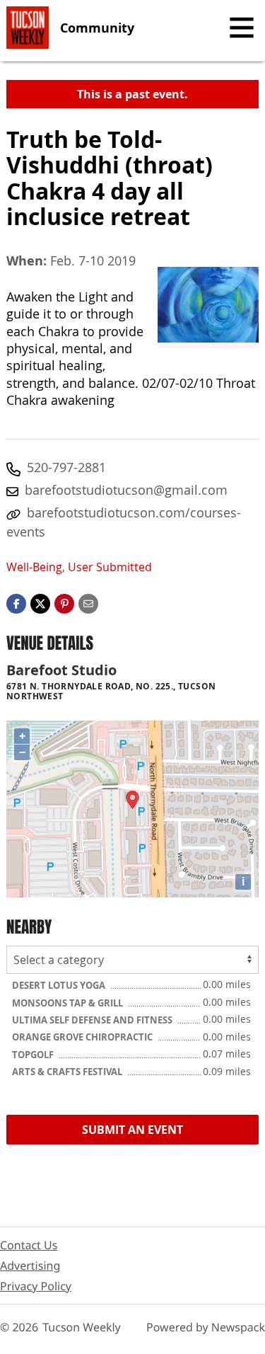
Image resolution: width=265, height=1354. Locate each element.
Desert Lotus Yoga (59, 985)
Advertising (30, 1265)
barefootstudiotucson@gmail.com (126, 489)
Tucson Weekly (81, 1327)
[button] (64, 602)
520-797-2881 (66, 467)
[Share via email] (88, 602)
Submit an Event (132, 1129)
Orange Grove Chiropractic (83, 1037)
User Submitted (110, 567)
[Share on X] (40, 602)
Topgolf (34, 1054)
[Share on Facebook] (16, 602)
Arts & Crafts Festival (68, 1071)
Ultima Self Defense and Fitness (93, 1020)
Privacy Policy (35, 1286)
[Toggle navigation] (241, 27)
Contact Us (28, 1245)
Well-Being (34, 567)
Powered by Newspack (205, 1327)
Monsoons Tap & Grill (68, 1003)
